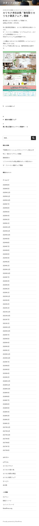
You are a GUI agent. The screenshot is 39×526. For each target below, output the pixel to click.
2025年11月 (6, 196)
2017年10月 (6, 435)
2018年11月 (6, 385)
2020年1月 (6, 350)
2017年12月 (6, 427)
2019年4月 (6, 373)
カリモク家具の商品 (9, 473)
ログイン (6, 497)
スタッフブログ (11, 3)
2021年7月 (6, 319)
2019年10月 (6, 358)
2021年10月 (6, 315)
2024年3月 (6, 262)
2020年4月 (6, 342)
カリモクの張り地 (8, 469)
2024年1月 (6, 265)
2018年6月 (6, 404)
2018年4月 (6, 412)
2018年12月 (6, 381)
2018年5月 (6, 408)
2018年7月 (6, 400)
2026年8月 (6, 185)
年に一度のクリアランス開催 (12, 154)
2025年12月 (6, 192)
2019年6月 (6, 365)
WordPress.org (7, 508)
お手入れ (6, 462)
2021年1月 (6, 323)
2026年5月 (6, 188)
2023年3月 (6, 285)
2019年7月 (6, 362)
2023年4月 (6, 281)
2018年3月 (6, 415)
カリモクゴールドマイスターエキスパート (24, 10)
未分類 (5, 485)
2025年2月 (6, 219)
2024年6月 (6, 250)
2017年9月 (6, 439)
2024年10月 (6, 235)
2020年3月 (6, 346)
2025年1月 (6, 223)
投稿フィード (7, 500)
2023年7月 (6, 277)
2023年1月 (6, 292)
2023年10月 (6, 273)
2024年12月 (6, 227)
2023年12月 (6, 269)
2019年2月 (6, 377)
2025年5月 (6, 212)
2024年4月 (6, 258)
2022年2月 (6, 304)
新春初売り (6, 157)
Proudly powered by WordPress (12, 521)
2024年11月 (6, 231)
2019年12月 (6, 354)
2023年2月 (6, 289)
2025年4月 (6, 215)
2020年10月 (6, 331)
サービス (6, 481)
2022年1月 (6, 308)
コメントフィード (8, 504)
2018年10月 (6, 389)
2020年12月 (6, 327)
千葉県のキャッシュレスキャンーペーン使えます (18, 150)
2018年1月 (6, 423)
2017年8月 (6, 442)
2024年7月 (6, 246)
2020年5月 (6, 339)
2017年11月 (6, 431)
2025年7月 (6, 204)
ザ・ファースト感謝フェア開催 (13, 165)
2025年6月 (6, 208)
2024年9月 (6, 238)
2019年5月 (6, 369)
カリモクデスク (8, 466)
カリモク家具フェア (10, 106)
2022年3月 (6, 300)
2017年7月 (6, 446)
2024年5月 (6, 254)
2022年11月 (6, 296)
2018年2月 (6, 419)
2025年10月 (6, 200)
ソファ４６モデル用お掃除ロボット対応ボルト (18, 161)
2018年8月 (6, 396)
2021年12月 (6, 312)
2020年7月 (6, 335)
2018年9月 (6, 392)
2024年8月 (6, 242)
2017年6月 (6, 450)
